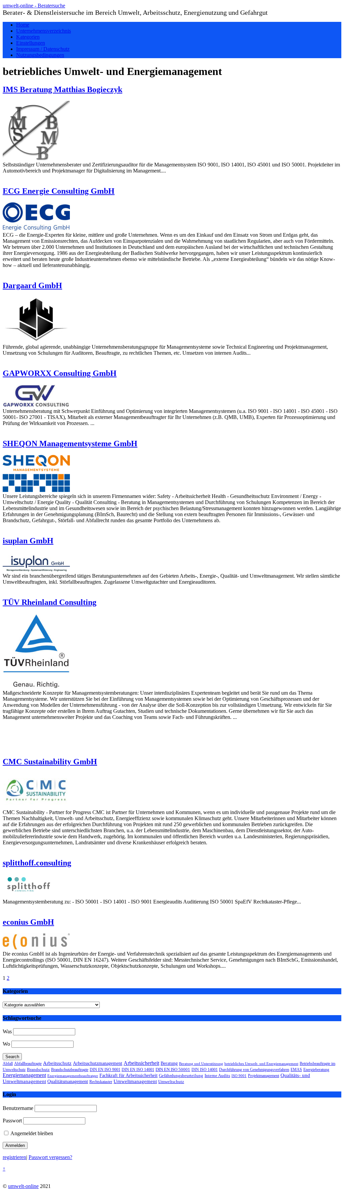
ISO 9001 (239, 1076)
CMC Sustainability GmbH (50, 761)
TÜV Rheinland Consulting (49, 602)
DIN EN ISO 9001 (105, 1069)
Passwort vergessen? (50, 1157)
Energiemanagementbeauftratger (72, 1076)
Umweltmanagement (135, 1081)
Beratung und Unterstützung (201, 1064)
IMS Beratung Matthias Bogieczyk (62, 89)
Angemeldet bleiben (31, 1133)
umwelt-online (23, 1186)
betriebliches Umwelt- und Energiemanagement (261, 1064)
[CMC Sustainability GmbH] (36, 806)
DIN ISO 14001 (204, 1070)
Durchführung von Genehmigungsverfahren (254, 1069)
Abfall (8, 1063)
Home (22, 25)
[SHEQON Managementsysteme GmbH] (36, 490)
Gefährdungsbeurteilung (181, 1075)
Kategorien (28, 37)
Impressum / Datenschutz (43, 49)
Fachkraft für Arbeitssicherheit (128, 1075)
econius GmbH (28, 922)
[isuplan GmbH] (36, 570)
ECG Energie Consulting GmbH (59, 191)
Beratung (169, 1063)
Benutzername (18, 1108)
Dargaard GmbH (32, 285)
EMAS (296, 1069)
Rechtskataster (100, 1082)
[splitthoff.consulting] (28, 895)
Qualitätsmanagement (67, 1081)
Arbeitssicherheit (141, 1063)
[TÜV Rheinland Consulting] (36, 687)
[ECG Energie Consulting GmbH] (36, 229)
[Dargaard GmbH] (36, 341)
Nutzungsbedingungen (40, 55)
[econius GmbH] (36, 948)
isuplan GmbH (28, 540)
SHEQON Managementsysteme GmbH (70, 443)
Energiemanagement (24, 1075)
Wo (6, 1044)
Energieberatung (316, 1069)
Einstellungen (30, 43)
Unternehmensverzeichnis (43, 31)
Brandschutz (38, 1069)
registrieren (14, 1157)
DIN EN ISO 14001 (138, 1069)
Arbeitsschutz (57, 1063)
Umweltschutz (171, 1081)
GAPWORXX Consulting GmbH (60, 373)
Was (7, 1031)
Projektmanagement (263, 1075)
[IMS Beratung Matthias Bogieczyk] (36, 158)
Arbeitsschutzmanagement (97, 1063)
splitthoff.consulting (37, 862)
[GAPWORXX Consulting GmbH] (36, 405)
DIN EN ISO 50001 (173, 1069)
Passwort (12, 1120)
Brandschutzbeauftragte (69, 1070)
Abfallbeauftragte (28, 1063)
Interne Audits (217, 1075)
